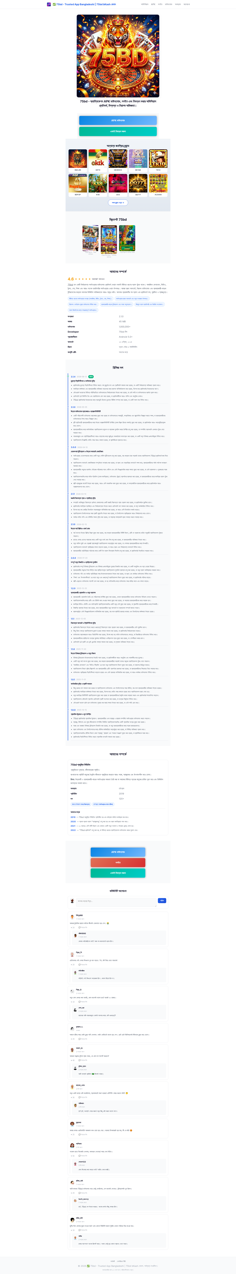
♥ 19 (72, 1002)
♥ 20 (72, 965)
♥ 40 (72, 1060)
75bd (70, 284)
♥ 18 (72, 1230)
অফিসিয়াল (144, 4)
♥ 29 (72, 1193)
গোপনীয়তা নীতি (121, 1261)
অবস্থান (178, 4)
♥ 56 (72, 1156)
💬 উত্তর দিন (83, 927)
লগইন (160, 4)
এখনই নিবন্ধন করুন (118, 131)
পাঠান (162, 900)
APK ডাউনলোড (118, 120)
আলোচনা (187, 4)
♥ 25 (72, 1135)
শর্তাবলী (112, 1261)
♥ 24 (72, 928)
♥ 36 (72, 1097)
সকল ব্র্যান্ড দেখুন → (118, 202)
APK (153, 4)
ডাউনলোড (168, 4)
